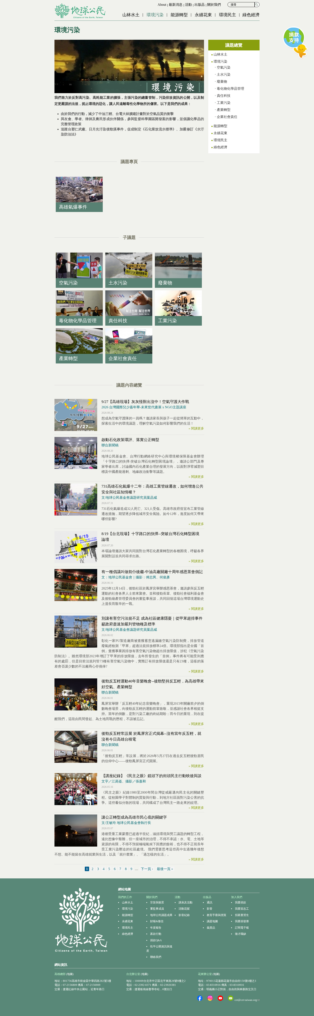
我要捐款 (240, 902)
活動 (188, 4)
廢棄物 (222, 81)
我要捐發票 (242, 921)
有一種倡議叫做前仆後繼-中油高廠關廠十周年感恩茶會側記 (152, 572)
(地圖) (69, 974)
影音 (209, 908)
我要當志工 (242, 908)
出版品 (199, 4)
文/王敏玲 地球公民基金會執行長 (126, 823)
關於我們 (214, 4)
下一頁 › (147, 869)
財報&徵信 (156, 921)
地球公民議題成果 (161, 915)
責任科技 (223, 95)
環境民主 (227, 14)
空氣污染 (223, 67)
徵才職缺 (240, 933)
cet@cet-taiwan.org (247, 999)
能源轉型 (179, 14)
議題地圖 (212, 921)
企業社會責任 (227, 117)
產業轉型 (223, 110)
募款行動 (155, 933)
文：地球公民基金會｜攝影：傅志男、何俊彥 (135, 577)
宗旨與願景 (157, 902)
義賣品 (211, 927)
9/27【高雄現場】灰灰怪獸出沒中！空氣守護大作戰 (145, 402)
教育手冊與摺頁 (216, 915)
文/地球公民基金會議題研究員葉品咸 (129, 497)
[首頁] (80, 11)
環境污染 (155, 14)
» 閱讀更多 (196, 428)
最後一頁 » (165, 869)
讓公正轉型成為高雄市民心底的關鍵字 (134, 817)
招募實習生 (242, 915)
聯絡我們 (155, 957)
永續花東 (203, 14)
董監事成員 (157, 908)
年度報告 (155, 927)
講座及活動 (185, 902)
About (162, 4)
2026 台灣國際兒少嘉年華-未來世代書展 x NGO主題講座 (143, 407)
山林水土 (130, 14)
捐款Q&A (156, 940)
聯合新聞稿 (110, 445)
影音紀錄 (184, 915)
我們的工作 (125, 897)
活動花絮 (184, 908)
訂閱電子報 (242, 927)
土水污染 (223, 74)
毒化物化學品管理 (230, 88)
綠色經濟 (251, 14)
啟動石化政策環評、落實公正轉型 (130, 440)
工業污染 (223, 102)
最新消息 (175, 4)
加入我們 (236, 897)
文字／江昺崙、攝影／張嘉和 (123, 781)
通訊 (209, 902)
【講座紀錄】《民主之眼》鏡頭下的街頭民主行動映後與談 (151, 776)
